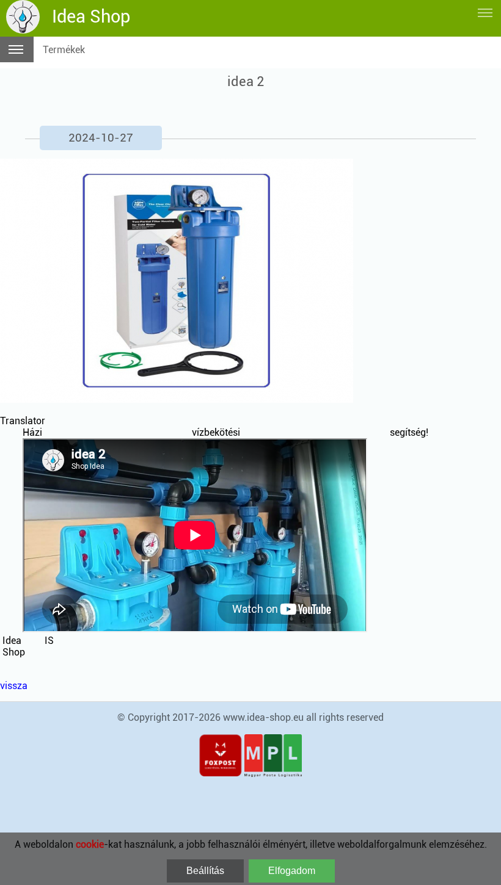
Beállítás (205, 870)
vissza (13, 686)
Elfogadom (291, 870)
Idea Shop (91, 16)
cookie (90, 844)
